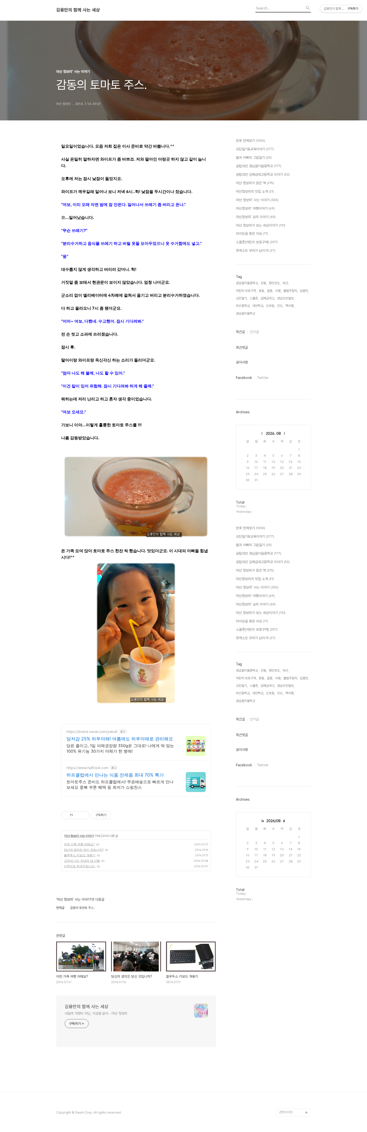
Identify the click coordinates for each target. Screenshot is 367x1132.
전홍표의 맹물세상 (290, 1025)
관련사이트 (286, 1112)
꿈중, (270, 291)
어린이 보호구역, (246, 291)
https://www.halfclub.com (87, 768)
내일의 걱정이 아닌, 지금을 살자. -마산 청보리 (96, 1013)
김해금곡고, (268, 298)
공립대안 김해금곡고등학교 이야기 (263, 174)
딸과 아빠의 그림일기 (254, 158)
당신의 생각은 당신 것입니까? (84, 850)
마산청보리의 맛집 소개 (255, 191)
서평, (278, 291)
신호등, (270, 306)
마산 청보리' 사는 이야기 (79, 836)
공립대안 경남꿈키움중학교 (258, 166)
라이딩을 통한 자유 (252, 234)
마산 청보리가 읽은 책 (255, 183)
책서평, (289, 306)
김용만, (304, 291)
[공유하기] (77, 815)
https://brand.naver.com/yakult (91, 731)
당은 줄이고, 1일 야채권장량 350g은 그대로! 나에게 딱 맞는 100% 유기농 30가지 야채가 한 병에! (120, 748)
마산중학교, (243, 306)
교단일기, (242, 298)
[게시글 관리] (84, 815)
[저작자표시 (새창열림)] (113, 815)
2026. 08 (273, 433)
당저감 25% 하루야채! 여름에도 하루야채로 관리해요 (119, 738)
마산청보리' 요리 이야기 (256, 217)
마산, (286, 283)
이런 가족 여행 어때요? (79, 844)
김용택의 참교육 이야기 (293, 1048)
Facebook (244, 378)
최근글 (240, 332)
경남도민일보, (285, 298)
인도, (280, 306)
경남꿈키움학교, (246, 313)
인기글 (254, 332)
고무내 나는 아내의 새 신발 (82, 861)
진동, (264, 283)
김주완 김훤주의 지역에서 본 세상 (293, 1037)
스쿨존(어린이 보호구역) (257, 242)
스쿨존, (254, 298)
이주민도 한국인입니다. (79, 866)
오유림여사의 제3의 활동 (294, 1056)
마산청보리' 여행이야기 (255, 208)
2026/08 (273, 821)
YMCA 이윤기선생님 (292, 1017)
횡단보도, (275, 283)
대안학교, (258, 306)
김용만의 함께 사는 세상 (78, 9)
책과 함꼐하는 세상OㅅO (295, 1072)
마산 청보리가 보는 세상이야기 (260, 225)
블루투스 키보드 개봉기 (79, 855)
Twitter (263, 378)
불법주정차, (290, 291)
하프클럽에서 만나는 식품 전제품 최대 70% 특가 (115, 775)
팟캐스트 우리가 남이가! (255, 251)
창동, (262, 291)
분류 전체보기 (250, 141)
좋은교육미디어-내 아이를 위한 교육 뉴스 (294, 1092)
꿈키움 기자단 (288, 1104)
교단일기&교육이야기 (255, 149)
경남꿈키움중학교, (247, 283)
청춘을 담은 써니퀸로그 (293, 1080)
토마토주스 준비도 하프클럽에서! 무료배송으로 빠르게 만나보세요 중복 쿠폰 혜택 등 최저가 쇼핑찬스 (120, 784)
